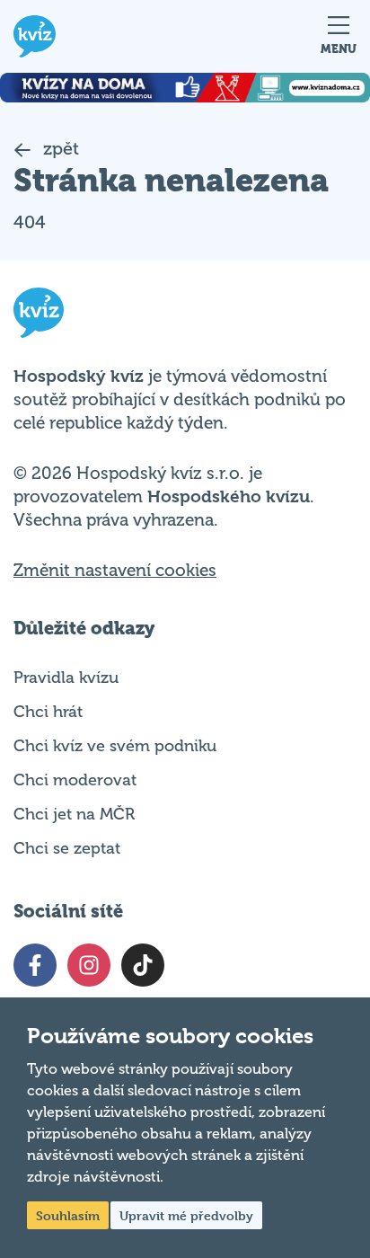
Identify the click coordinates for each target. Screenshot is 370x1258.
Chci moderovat (75, 780)
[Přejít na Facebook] (35, 965)
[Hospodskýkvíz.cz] (34, 36)
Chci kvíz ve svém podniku (114, 746)
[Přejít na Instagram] (88, 965)
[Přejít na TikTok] (142, 965)
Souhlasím (68, 1215)
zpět (59, 148)
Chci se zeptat (66, 848)
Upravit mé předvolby (186, 1215)
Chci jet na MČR (74, 814)
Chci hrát (48, 712)
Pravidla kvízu (66, 678)
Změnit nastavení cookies (114, 570)
